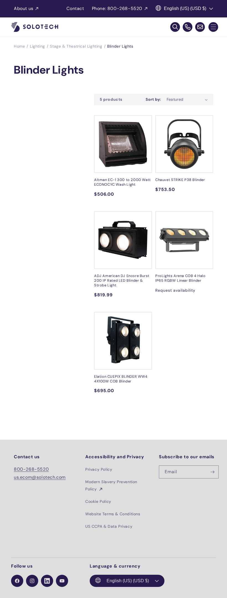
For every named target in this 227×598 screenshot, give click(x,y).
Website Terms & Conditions (112, 513)
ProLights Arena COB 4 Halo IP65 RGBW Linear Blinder (180, 278)
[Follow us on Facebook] (17, 581)
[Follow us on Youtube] (62, 581)
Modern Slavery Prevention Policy (111, 485)
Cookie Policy (98, 501)
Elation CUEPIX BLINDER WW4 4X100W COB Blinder (121, 379)
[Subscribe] (212, 471)
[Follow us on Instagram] (32, 581)
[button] (213, 27)
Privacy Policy (98, 469)
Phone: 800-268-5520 (117, 8)
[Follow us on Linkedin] (47, 581)
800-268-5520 (31, 469)
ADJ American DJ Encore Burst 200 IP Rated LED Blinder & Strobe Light (121, 281)
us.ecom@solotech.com (40, 477)
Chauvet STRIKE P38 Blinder (180, 180)
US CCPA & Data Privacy (108, 526)
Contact (75, 8)
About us (23, 8)
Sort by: (153, 99)
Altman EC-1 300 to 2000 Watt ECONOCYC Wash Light (122, 182)
